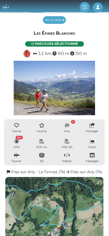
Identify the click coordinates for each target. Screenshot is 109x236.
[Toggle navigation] (85, 7)
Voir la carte (53, 20)
